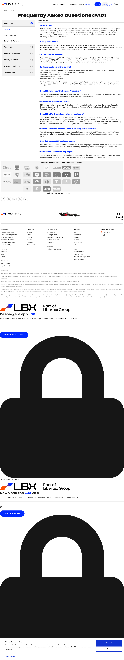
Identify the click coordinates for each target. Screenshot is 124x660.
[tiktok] (25, 199)
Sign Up (97, 4)
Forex (29, 235)
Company (88, 4)
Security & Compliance (13, 41)
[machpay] (57, 167)
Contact (76, 240)
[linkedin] (20, 199)
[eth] (27, 189)
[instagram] (14, 199)
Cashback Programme (9, 235)
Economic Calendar (8, 242)
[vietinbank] (37, 181)
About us (77, 237)
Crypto (29, 232)
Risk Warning (78, 254)
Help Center (78, 242)
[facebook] (3, 199)
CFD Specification (7, 237)
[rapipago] (7, 174)
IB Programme (52, 235)
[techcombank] (47, 181)
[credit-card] (27, 167)
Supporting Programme (55, 237)
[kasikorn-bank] (37, 174)
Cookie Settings (10, 656)
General (7, 29)
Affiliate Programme (54, 249)
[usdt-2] (57, 181)
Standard (4, 251)
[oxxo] (66, 167)
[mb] (27, 181)
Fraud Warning (79, 251)
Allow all (109, 643)
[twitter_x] (9, 199)
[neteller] (57, 189)
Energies (30, 242)
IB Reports (50, 242)
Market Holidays (6, 245)
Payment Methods (7, 240)
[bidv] (17, 181)
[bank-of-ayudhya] (47, 174)
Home (1, 10)
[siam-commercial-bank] (57, 174)
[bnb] (66, 181)
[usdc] (76, 181)
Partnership (72, 4)
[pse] (47, 167)
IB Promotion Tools (53, 240)
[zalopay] (7, 181)
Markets (62, 4)
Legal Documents (80, 259)
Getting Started (10, 35)
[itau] (17, 167)
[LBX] (12, 4)
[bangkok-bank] (66, 174)
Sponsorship (78, 235)
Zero (2, 254)
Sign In (105, 4)
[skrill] (47, 189)
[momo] (76, 174)
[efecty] (76, 167)
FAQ (75, 245)
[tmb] (27, 174)
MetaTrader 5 (5, 266)
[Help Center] (110, 4)
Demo (3, 257)
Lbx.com (3, 276)
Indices (29, 240)
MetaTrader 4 (5, 263)
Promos (81, 4)
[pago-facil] (37, 167)
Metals (29, 237)
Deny (108, 649)
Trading (54, 4)
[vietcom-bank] (17, 174)
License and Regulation (82, 257)
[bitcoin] (37, 189)
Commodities (31, 245)
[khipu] (7, 167)
